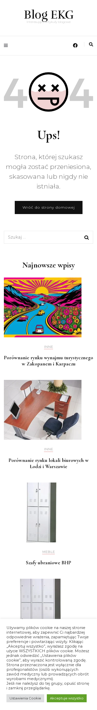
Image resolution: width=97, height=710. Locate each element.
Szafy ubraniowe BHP (48, 563)
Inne (48, 347)
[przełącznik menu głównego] (7, 45)
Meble (48, 552)
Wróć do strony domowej (49, 207)
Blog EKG (48, 14)
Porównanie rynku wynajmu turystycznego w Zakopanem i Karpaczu (48, 361)
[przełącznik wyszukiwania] (91, 44)
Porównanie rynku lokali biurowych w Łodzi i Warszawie (49, 463)
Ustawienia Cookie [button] (25, 698)
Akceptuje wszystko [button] (67, 698)
